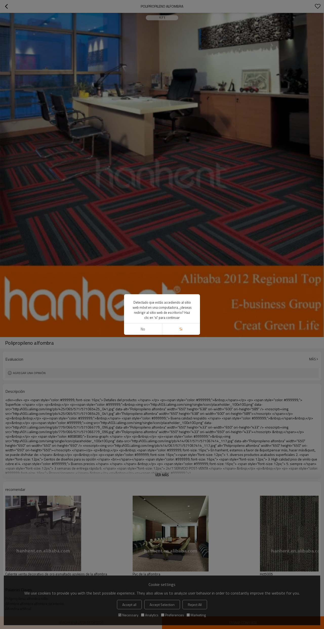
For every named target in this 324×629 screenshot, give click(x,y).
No (143, 329)
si (181, 329)
